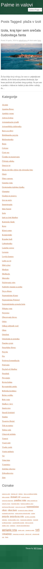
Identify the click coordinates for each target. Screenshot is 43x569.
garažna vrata (20, 500)
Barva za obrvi (7, 130)
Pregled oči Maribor (9, 369)
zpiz (3, 537)
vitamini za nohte (29, 530)
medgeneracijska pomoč (8, 507)
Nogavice (5, 312)
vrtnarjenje (7, 533)
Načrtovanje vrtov (8, 282)
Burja (4, 143)
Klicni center (7, 230)
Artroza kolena (7, 117)
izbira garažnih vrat (32, 500)
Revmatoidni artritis (9, 386)
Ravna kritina (7, 382)
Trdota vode (6, 429)
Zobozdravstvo (7, 473)
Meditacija (6, 273)
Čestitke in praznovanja (11, 156)
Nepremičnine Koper (10, 295)
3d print (5, 104)
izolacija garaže (6, 503)
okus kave (12, 509)
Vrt (3, 456)
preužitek (35, 520)
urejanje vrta (9, 530)
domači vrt (15, 496)
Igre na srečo (7, 200)
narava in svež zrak (20, 507)
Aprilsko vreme (8, 113)
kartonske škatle (15, 503)
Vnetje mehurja (8, 451)
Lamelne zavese (8, 247)
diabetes (21, 494)
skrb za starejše (29, 522)
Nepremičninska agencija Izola (13, 304)
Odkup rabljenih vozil (10, 325)
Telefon (5, 416)
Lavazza (5, 252)
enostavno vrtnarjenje (7, 500)
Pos (3, 356)
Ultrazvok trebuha (9, 434)
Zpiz (3, 477)
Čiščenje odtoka (8, 161)
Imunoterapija (7, 204)
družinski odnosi (25, 497)
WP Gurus (38, 548)
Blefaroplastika (7, 139)
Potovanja (5, 364)
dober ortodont (5, 497)
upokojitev (12, 525)
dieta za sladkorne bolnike (30, 494)
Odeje (4, 321)
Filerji (4, 174)
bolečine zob (14, 494)
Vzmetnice (6, 464)
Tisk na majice (7, 425)
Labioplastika (7, 243)
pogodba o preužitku (30, 516)
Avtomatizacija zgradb (10, 122)
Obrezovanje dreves (9, 317)
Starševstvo (6, 408)
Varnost (5, 438)
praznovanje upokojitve (26, 520)
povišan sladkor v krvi (13, 520)
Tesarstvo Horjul (8, 421)
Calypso (5, 148)
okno (4, 509)
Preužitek (5, 373)
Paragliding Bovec (9, 347)
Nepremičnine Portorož (11, 299)
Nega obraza (7, 291)
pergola (5, 516)
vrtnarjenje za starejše (18, 534)
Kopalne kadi (7, 239)
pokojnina (4, 520)
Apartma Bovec (8, 109)
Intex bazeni (6, 208)
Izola (39, 40)
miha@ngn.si (23, 40)
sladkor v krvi (5, 525)
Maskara (5, 269)
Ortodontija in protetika (10, 338)
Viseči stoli (6, 442)
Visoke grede (7, 447)
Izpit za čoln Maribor (10, 217)
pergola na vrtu (17, 516)
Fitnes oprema (7, 178)
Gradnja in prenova (9, 195)
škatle (6, 537)
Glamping (6, 191)
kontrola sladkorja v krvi (27, 503)
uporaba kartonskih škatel (23, 525)
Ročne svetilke (7, 395)
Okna (4, 330)
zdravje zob (28, 534)
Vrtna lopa (6, 460)
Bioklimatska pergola (10, 135)
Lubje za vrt (6, 260)
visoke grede (21, 530)
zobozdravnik (35, 534)
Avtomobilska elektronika (11, 126)
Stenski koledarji (8, 412)
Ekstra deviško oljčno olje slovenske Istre (17, 169)
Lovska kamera (7, 256)
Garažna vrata (7, 182)
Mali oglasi (6, 265)
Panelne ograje (7, 343)
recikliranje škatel (6, 522)
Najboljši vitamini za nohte (12, 286)
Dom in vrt (6, 165)
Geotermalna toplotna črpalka (13, 187)
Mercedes (5, 278)
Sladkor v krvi (7, 403)
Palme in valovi (17, 4)
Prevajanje (6, 377)
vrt (37, 529)
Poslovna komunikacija (10, 360)
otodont (33, 513)
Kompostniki (7, 234)
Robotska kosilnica (9, 390)
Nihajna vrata (7, 308)
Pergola (5, 351)
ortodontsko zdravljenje (8, 513)
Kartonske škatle (8, 221)
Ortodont (5, 334)
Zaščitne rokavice (8, 469)
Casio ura (5, 152)
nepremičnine (33, 506)
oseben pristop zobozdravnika (22, 513)
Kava (4, 226)
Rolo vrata (6, 399)
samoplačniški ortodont (18, 522)
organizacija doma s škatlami (25, 510)
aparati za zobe (6, 494)
